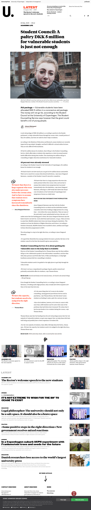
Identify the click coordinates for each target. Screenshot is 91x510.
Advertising (50, 493)
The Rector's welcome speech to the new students (33, 13)
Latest (30, 7)
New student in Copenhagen (54, 9)
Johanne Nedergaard (30, 126)
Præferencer (16, 507)
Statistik (24, 507)
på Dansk (87, 1)
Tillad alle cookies (79, 499)
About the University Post (75, 6)
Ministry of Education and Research (41, 142)
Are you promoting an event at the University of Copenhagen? (56, 7)
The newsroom (51, 491)
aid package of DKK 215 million (34, 133)
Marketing (32, 507)
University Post (5, 1)
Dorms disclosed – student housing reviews (54, 12)
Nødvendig (7, 507)
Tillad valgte (63, 499)
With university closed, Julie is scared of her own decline (45, 334)
